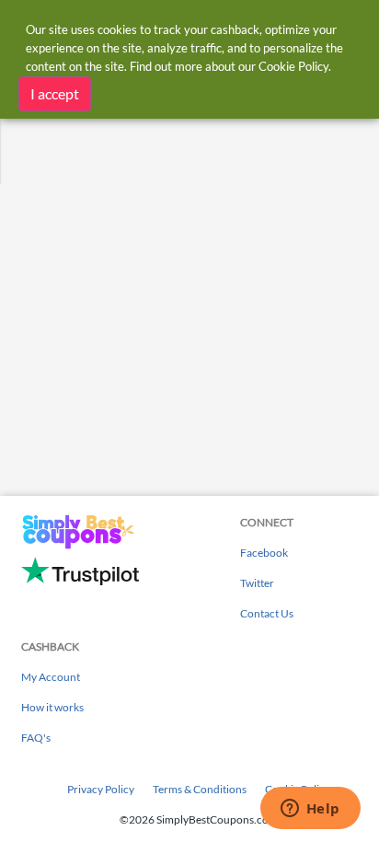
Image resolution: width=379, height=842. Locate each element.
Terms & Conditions (200, 789)
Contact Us (266, 613)
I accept (54, 93)
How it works (52, 707)
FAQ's (36, 737)
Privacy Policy (100, 789)
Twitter (257, 583)
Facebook (264, 552)
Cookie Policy (293, 66)
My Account (50, 677)
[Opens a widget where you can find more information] (310, 810)
